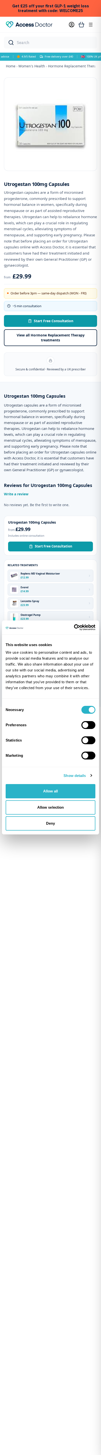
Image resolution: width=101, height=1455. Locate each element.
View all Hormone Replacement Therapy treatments (51, 337)
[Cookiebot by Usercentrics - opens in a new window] (73, 627)
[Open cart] (81, 24)
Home (10, 66)
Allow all (50, 791)
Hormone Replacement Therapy (74, 66)
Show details (74, 775)
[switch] (88, 725)
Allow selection (50, 807)
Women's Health (31, 66)
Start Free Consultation (53, 320)
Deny (50, 823)
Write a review (16, 494)
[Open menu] (90, 24)
